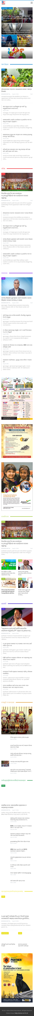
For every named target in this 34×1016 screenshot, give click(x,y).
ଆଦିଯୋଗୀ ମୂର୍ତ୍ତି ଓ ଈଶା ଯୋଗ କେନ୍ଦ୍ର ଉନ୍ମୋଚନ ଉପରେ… (8, 44)
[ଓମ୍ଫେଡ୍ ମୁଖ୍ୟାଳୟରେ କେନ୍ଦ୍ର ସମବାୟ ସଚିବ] (5, 859)
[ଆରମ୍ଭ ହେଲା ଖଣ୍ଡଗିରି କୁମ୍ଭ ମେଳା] (5, 764)
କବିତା (3, 896)
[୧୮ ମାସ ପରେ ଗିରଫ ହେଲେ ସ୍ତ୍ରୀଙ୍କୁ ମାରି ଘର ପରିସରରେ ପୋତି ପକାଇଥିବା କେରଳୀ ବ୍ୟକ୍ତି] (17, 15)
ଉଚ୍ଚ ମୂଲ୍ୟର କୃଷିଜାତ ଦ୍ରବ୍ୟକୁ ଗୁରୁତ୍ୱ (20, 873)
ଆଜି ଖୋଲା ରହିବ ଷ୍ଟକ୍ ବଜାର (17, 880)
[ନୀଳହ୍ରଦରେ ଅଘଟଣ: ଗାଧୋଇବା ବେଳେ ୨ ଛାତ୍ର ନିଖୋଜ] (17, 78)
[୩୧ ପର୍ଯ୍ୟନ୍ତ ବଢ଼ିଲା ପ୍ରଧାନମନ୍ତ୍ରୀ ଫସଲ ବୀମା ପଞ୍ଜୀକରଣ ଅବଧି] (8, 564)
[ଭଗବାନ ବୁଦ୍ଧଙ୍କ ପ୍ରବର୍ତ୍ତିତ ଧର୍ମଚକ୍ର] (25, 937)
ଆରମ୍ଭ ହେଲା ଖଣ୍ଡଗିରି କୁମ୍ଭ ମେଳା (19, 761)
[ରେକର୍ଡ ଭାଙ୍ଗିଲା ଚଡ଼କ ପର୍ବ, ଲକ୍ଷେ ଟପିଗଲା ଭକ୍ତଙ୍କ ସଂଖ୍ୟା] (5, 747)
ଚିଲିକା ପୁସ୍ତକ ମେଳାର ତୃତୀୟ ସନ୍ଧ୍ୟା (19, 737)
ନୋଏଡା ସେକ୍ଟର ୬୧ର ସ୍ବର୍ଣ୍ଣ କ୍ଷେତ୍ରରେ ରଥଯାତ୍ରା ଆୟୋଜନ (17, 730)
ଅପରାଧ (10, 8)
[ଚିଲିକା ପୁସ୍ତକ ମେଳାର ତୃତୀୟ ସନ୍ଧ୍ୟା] (5, 739)
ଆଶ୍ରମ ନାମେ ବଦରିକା (8, 56)
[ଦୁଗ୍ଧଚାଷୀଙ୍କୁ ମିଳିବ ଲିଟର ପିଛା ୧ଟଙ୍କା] (5, 843)
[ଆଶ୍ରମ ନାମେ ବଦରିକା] (17, 53)
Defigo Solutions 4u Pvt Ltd (21, 1013)
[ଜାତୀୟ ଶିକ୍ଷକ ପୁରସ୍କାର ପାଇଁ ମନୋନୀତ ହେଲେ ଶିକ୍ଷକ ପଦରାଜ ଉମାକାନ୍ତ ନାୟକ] (17, 286)
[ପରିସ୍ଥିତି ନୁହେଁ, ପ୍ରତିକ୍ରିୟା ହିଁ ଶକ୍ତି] (8, 937)
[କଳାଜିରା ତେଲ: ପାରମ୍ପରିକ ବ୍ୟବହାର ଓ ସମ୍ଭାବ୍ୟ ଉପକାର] (17, 794)
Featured (4, 8)
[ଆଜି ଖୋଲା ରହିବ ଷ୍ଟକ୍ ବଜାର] (5, 883)
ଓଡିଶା (3, 69)
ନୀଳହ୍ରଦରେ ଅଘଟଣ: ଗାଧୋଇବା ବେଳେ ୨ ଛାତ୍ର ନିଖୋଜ (18, 213)
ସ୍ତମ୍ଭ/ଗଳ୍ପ (5, 933)
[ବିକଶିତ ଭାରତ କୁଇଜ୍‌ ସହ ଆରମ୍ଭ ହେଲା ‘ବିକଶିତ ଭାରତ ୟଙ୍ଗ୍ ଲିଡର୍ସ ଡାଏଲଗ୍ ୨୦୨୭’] (25, 583)
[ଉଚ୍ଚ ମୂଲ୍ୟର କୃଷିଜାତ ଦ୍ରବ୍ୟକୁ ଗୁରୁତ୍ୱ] (5, 875)
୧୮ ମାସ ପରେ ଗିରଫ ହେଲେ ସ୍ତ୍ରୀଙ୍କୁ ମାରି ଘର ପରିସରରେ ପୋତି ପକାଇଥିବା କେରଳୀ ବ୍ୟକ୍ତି (16, 18)
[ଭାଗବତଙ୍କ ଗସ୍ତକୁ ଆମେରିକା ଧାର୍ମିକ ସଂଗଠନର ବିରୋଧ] (25, 564)
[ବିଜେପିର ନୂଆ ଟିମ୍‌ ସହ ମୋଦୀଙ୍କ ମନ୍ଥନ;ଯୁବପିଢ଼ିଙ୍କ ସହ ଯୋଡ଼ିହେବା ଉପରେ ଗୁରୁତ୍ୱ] (17, 182)
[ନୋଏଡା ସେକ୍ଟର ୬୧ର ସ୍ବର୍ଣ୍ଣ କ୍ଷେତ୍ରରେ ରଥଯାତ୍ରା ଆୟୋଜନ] (17, 720)
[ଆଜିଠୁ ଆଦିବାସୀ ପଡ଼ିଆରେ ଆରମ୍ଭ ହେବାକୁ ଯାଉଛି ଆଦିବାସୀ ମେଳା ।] (5, 756)
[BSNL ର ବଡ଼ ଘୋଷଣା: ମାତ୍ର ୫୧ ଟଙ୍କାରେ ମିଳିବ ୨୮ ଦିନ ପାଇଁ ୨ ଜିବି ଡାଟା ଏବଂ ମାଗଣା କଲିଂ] (5, 828)
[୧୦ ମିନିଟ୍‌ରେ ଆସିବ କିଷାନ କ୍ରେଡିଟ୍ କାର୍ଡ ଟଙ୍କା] (5, 867)
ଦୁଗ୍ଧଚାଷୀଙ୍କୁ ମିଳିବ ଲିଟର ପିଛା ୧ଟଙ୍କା (20, 841)
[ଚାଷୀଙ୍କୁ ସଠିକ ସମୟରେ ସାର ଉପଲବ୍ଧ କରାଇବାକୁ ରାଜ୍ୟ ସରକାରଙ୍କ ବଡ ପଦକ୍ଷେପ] (5, 820)
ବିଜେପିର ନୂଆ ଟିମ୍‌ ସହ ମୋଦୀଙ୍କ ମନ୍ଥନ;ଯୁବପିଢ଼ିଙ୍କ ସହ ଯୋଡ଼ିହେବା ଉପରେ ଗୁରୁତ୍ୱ (14, 195)
